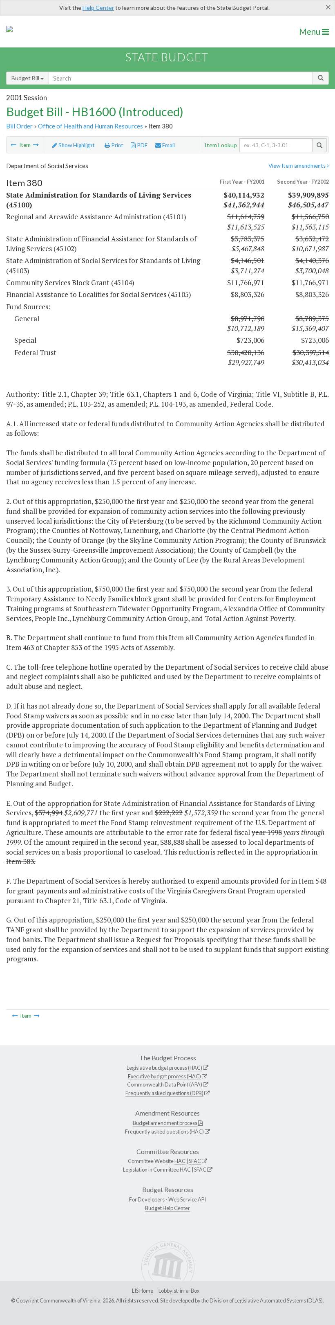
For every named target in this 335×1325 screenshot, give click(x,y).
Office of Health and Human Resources (90, 126)
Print (116, 145)
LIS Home (142, 1290)
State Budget (166, 57)
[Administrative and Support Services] (13, 145)
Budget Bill (25, 77)
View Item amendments (297, 165)
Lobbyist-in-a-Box (179, 1290)
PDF (141, 145)
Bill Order (19, 126)
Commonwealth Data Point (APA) (164, 1084)
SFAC (195, 1161)
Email (168, 145)
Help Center (98, 7)
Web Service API (187, 1199)
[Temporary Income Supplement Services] (36, 145)
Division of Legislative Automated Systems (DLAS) (266, 1300)
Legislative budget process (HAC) (164, 1067)
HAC (179, 1161)
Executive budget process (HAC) (164, 1076)
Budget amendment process (165, 1123)
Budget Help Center (167, 1208)
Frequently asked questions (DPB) (164, 1093)
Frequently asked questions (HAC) (164, 1131)
